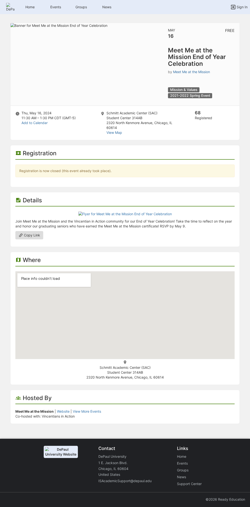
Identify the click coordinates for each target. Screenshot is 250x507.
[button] (10, 7)
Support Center (189, 484)
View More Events (87, 411)
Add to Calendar (34, 123)
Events (55, 7)
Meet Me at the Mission (191, 72)
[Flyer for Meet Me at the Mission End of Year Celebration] (125, 214)
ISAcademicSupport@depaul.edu (125, 481)
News (106, 7)
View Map (114, 132)
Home (181, 456)
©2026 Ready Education (225, 499)
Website (63, 411)
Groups (81, 7)
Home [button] (30, 7)
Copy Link (31, 235)
